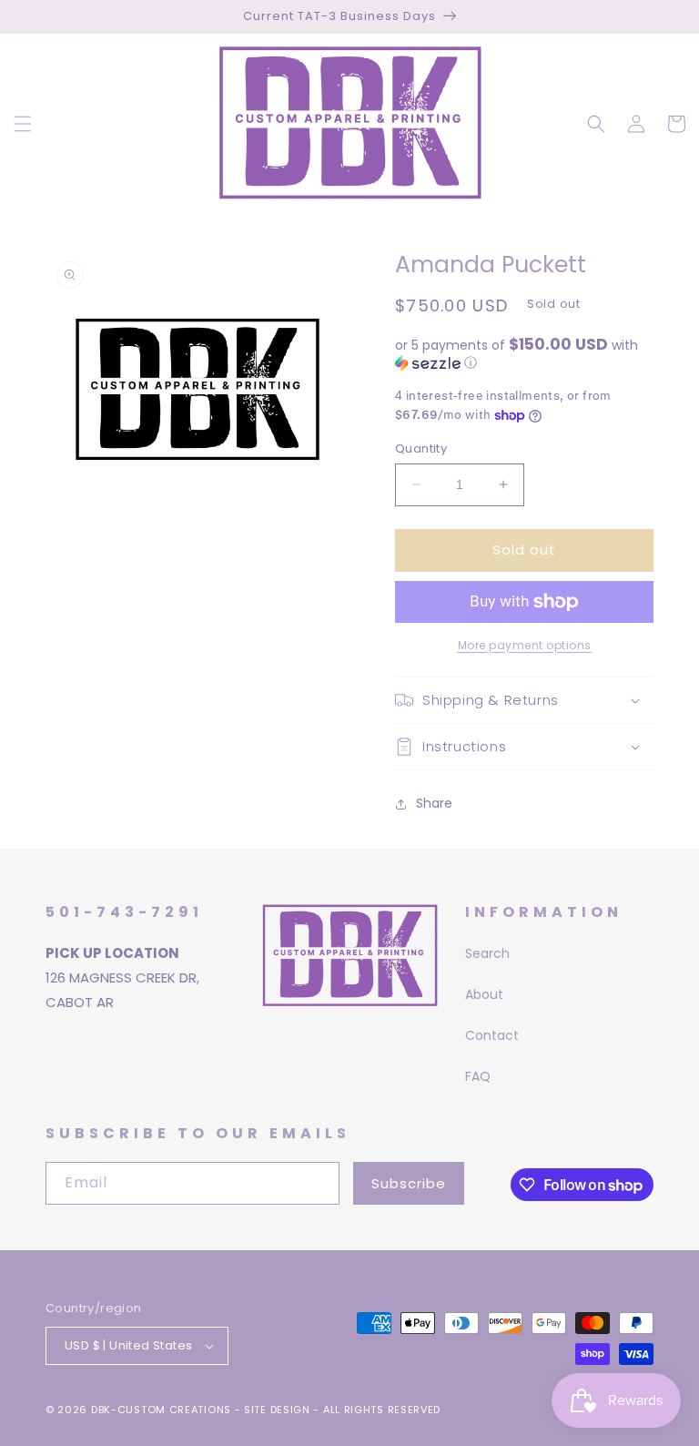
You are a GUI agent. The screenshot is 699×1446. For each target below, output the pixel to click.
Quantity (421, 448)
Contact (492, 1035)
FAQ (478, 1076)
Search (487, 953)
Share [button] (434, 803)
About (484, 994)
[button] (23, 124)
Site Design (277, 1409)
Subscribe (408, 1183)
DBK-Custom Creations (161, 1409)
